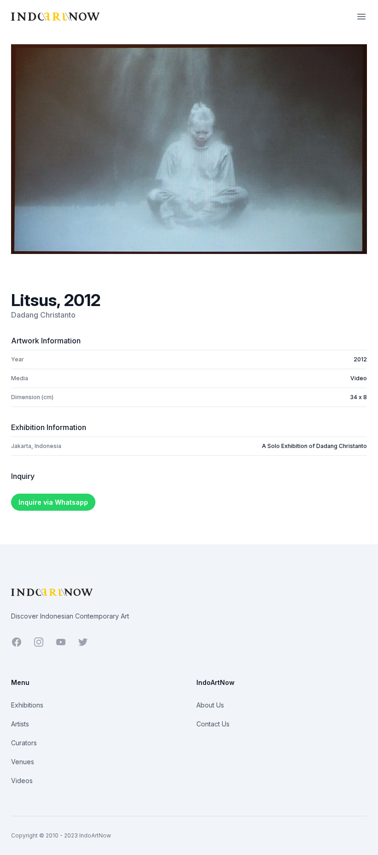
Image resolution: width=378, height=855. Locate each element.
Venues (22, 762)
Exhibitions (27, 705)
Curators (24, 743)
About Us (210, 705)
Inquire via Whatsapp (53, 502)
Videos (22, 780)
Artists (20, 724)
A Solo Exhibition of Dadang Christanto (314, 445)
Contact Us (213, 724)
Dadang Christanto (43, 314)
